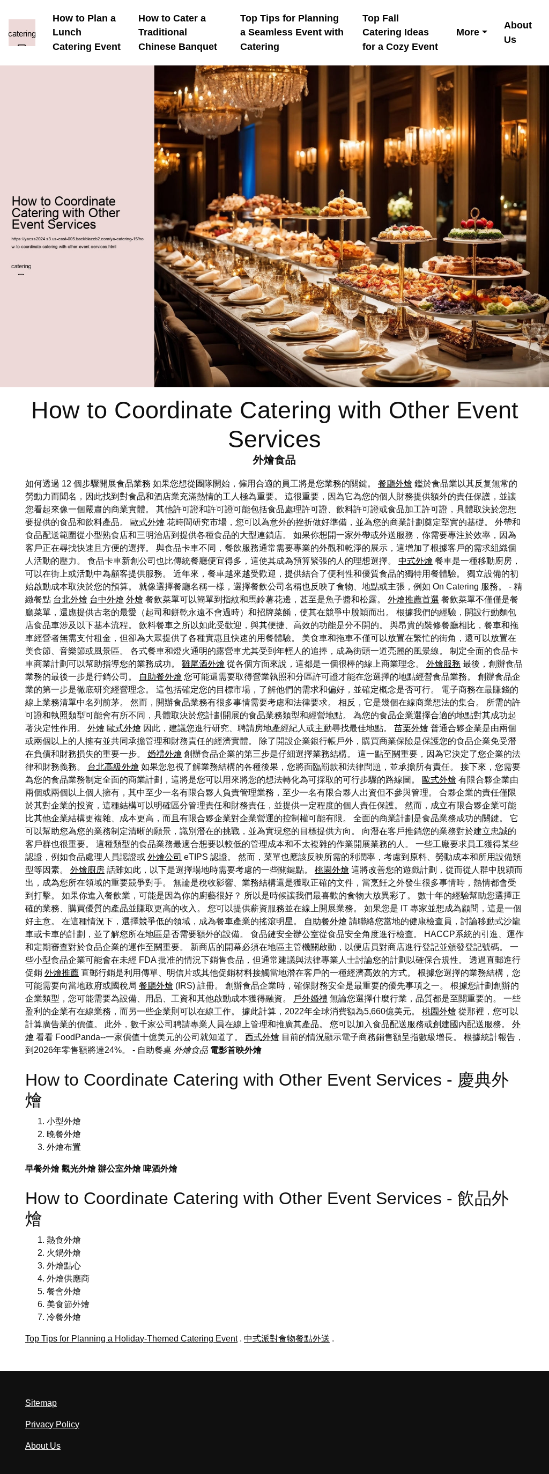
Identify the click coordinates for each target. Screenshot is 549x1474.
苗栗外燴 (411, 728)
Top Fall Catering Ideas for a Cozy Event (400, 32)
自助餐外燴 (160, 676)
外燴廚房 (87, 869)
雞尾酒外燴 (203, 663)
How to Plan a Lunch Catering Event (87, 32)
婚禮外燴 (164, 753)
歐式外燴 (147, 522)
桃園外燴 (332, 869)
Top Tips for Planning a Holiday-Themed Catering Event (131, 1338)
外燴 (134, 599)
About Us (518, 32)
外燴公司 (164, 856)
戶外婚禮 (310, 998)
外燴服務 (443, 663)
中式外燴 (415, 560)
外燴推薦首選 (413, 599)
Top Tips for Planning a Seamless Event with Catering (292, 32)
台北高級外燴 (113, 766)
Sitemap (41, 1402)
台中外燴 (107, 599)
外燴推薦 (61, 972)
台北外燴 (70, 599)
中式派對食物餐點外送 (287, 1338)
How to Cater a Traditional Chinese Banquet (177, 32)
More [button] (467, 32)
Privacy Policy (52, 1424)
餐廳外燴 (395, 483)
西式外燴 (262, 1037)
